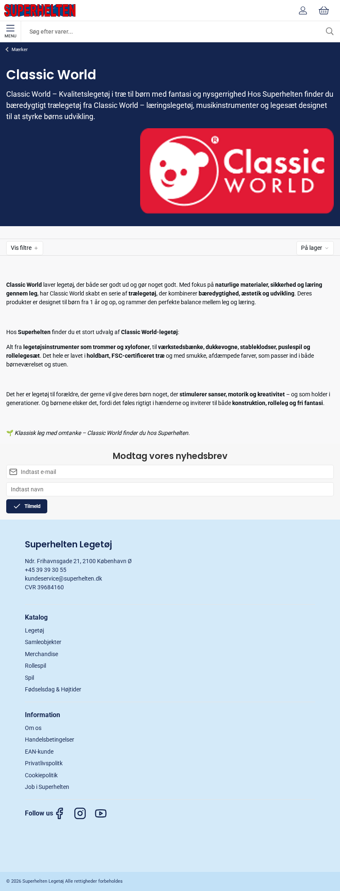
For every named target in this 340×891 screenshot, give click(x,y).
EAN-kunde (39, 751)
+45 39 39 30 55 (45, 569)
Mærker (20, 49)
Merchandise (41, 654)
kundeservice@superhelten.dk (63, 578)
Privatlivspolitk (44, 763)
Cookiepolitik (41, 775)
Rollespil (35, 665)
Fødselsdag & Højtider (53, 689)
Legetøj (34, 630)
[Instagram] (84, 813)
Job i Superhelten (47, 787)
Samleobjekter (43, 642)
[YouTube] (105, 813)
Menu (10, 36)
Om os (33, 728)
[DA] (40, 10)
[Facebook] (63, 813)
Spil (29, 677)
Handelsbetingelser (49, 739)
